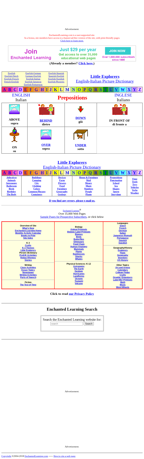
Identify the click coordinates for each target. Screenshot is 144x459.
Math (122, 282)
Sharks (78, 256)
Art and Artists (122, 267)
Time (134, 179)
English (11, 73)
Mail (88, 180)
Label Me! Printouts (122, 280)
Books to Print (28, 235)
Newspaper (28, 272)
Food (62, 186)
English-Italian (33, 79)
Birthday (11, 191)
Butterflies (79, 239)
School (116, 183)
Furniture (62, 188)
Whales (79, 259)
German (123, 230)
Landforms (78, 276)
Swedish (123, 243)
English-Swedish (56, 79)
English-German (33, 73)
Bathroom (11, 186)
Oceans (79, 278)
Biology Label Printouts (78, 232)
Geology (62, 194)
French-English (11, 81)
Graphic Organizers (122, 277)
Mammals (79, 249)
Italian (123, 233)
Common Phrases (36, 191)
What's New (28, 228)
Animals (11, 180)
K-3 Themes (28, 248)
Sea (116, 186)
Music (89, 186)
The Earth (79, 269)
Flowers (62, 183)
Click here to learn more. (72, 40)
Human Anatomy (78, 246)
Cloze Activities (28, 267)
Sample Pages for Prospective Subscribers (63, 216)
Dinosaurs (79, 241)
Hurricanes (78, 273)
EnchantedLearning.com (36, 456)
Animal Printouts (78, 229)
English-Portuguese (33, 84)
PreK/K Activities (28, 255)
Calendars (122, 270)
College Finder (123, 272)
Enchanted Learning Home (28, 230)
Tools (135, 181)
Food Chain (78, 244)
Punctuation (116, 180)
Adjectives (11, 177)
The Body (11, 194)
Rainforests (79, 254)
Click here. (85, 63)
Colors (36, 188)
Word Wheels (122, 287)
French (122, 228)
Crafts (28, 245)
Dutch (123, 225)
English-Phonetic (56, 81)
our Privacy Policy (81, 294)
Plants (89, 194)
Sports (116, 191)
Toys (134, 184)
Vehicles (135, 187)
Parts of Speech (28, 277)
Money (88, 183)
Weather (134, 193)
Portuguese (123, 238)
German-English (33, 76)
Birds (11, 188)
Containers (36, 194)
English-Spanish (56, 73)
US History (122, 260)
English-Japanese (33, 81)
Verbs (135, 190)
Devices (62, 177)
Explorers (123, 250)
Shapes (116, 188)
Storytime (116, 194)
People (88, 191)
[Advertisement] (72, 14)
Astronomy (11, 183)
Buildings (36, 177)
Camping (36, 180)
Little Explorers (28, 250)
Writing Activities (28, 275)
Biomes (79, 234)
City (37, 183)
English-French (11, 79)
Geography (62, 191)
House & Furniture (88, 177)
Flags (122, 253)
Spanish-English (56, 76)
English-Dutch (11, 76)
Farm (62, 180)
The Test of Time (28, 285)
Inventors (122, 257)
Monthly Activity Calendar (28, 233)
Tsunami (79, 281)
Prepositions (116, 177)
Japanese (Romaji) (122, 235)
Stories (28, 260)
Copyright (6, 456)
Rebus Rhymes (28, 257)
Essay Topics (28, 270)
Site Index (28, 238)
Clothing (36, 186)
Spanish (123, 240)
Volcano (79, 283)
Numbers (88, 188)
